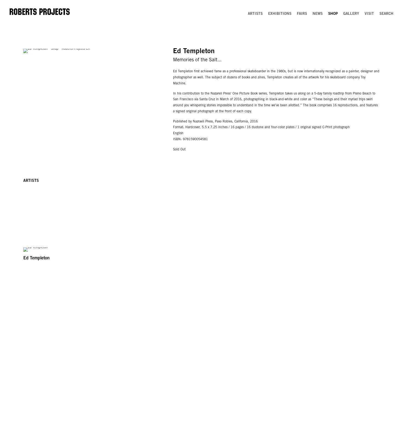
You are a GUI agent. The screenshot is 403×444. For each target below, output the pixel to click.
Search (386, 14)
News (318, 14)
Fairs (302, 14)
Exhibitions (279, 14)
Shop (333, 14)
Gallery (351, 14)
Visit (369, 14)
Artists (255, 14)
